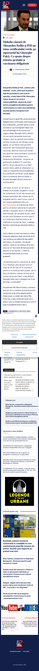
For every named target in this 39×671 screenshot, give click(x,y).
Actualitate (8, 35)
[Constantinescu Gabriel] (11, 69)
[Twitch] (19, 668)
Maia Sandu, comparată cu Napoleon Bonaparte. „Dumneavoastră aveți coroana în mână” (22, 406)
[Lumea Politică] (19, 643)
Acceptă (19, 342)
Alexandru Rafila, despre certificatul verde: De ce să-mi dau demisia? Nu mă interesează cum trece (29, 624)
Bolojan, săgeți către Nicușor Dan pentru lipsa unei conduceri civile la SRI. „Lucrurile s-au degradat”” (18, 585)
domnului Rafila (9, 205)
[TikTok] (15, 668)
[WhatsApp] (12, 80)
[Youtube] (34, 668)
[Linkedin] (17, 80)
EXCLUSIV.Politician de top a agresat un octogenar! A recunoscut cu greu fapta (16, 453)
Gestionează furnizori (14, 335)
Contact (34, 352)
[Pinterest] (8, 80)
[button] (36, 316)
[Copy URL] (36, 80)
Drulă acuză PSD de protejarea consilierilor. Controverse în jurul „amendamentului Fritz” (21, 422)
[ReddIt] (22, 80)
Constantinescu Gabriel (22, 69)
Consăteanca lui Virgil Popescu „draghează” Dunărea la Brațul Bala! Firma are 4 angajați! (17, 446)
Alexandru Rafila (13, 311)
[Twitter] (3, 80)
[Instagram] (10, 668)
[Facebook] (5, 668)
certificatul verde (24, 311)
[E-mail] (26, 80)
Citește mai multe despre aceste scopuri (29, 335)
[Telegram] (31, 80)
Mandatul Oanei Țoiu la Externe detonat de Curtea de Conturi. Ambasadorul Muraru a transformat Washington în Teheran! (19, 461)
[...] (25, 361)
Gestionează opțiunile (19, 348)
